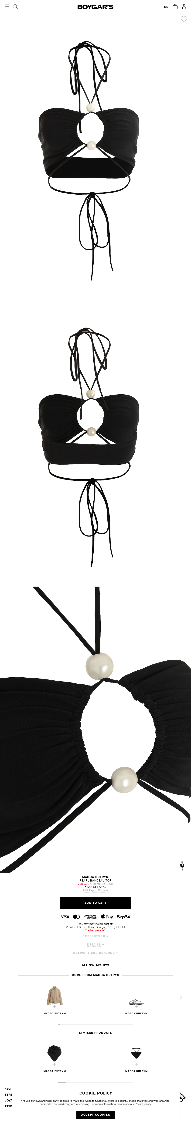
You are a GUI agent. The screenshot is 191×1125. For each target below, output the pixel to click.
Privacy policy (143, 1104)
